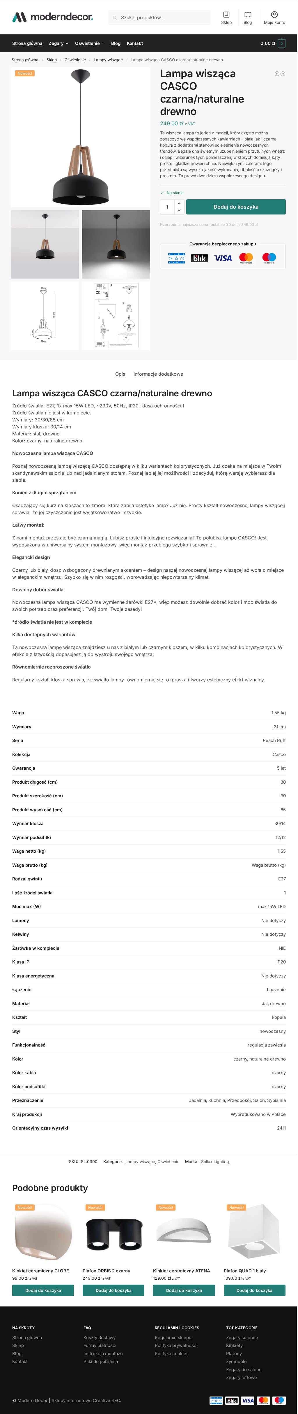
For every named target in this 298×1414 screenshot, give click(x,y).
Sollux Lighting (215, 1161)
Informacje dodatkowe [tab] (158, 374)
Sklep (226, 22)
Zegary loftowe (241, 1377)
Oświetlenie (75, 59)
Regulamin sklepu (173, 1337)
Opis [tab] (120, 374)
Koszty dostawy (100, 1337)
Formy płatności (100, 1345)
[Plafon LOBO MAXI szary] (277, 74)
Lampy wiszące (108, 59)
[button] (273, 43)
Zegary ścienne (242, 1337)
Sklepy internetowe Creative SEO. (86, 1400)
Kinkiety (234, 1345)
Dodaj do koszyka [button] (43, 1290)
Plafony (234, 1353)
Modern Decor (32, 1400)
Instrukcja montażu (103, 1353)
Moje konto (274, 22)
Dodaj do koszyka (236, 207)
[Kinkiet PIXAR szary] (283, 74)
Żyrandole (236, 1361)
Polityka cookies (172, 1353)
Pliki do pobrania (101, 1361)
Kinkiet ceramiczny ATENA (181, 1271)
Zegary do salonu (244, 1369)
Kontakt (20, 1361)
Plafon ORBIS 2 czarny (106, 1271)
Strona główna (25, 59)
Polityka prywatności (176, 1345)
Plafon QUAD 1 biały (245, 1271)
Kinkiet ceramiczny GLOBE (40, 1271)
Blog (248, 22)
